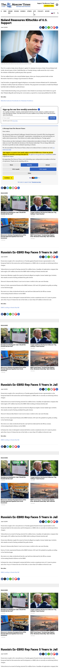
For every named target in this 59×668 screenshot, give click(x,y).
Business (23, 11)
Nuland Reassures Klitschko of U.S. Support (24, 21)
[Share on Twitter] (43, 27)
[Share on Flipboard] (54, 27)
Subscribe (52, 118)
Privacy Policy (15, 120)
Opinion (29, 11)
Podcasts (40, 11)
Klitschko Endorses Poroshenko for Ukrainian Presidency (17, 100)
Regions (16, 11)
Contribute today (48, 5)
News (5, 11)
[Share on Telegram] (46, 27)
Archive (47, 11)
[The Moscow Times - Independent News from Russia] (15, 5)
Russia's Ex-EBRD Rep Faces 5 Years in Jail (29, 252)
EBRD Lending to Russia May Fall (10, 307)
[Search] (57, 13)
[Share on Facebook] (40, 27)
